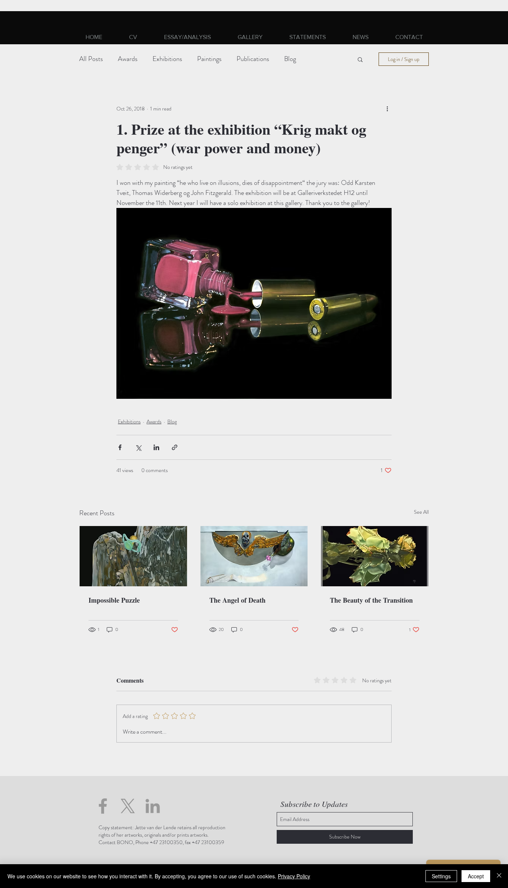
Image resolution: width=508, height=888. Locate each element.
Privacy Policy (294, 876)
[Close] (499, 876)
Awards (128, 59)
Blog (290, 59)
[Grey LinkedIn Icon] (152, 806)
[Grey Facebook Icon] (103, 806)
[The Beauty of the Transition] (374, 556)
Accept (476, 876)
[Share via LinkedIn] (156, 447)
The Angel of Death (237, 600)
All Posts (91, 59)
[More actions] (387, 108)
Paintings (209, 59)
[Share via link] (174, 447)
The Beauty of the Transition (371, 600)
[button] (250, 37)
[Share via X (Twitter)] (138, 447)
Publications (253, 59)
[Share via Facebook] (119, 447)
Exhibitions (167, 59)
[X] (128, 806)
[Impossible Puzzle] (133, 556)
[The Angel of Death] (254, 556)
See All (421, 512)
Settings (441, 876)
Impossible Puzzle (114, 600)
